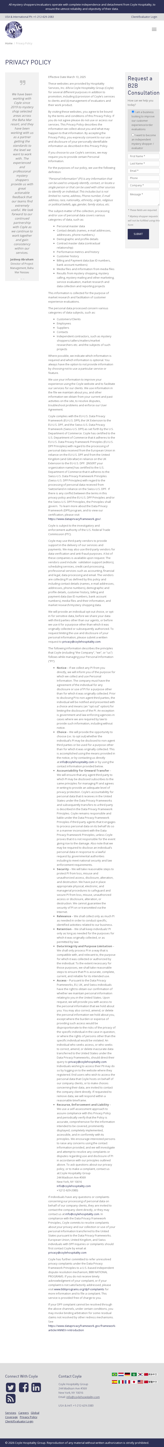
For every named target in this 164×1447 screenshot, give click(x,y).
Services (10, 1413)
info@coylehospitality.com (77, 762)
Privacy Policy (28, 1417)
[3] (23, 279)
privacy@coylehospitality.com (81, 642)
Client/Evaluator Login (144, 16)
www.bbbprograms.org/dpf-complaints (79, 1289)
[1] (19, 279)
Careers (23, 1413)
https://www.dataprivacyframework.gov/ (74, 519)
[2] (21, 279)
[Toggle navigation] (154, 29)
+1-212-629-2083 (43, 16)
